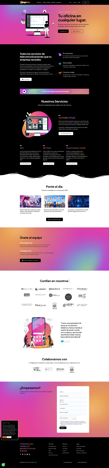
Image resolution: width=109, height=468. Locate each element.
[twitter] (22, 454)
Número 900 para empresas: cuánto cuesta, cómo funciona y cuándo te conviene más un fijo (30, 211)
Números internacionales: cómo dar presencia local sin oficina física (54, 210)
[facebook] (20, 454)
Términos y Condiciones (74, 421)
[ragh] (25, 1)
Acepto (4, 437)
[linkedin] (29, 454)
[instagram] (25, 454)
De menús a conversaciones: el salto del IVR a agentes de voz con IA (78, 210)
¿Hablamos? (78, 31)
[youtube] (27, 454)
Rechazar (9, 437)
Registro (63, 428)
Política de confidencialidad (66, 424)
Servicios (62, 31)
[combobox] (60, 402)
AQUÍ (13, 434)
